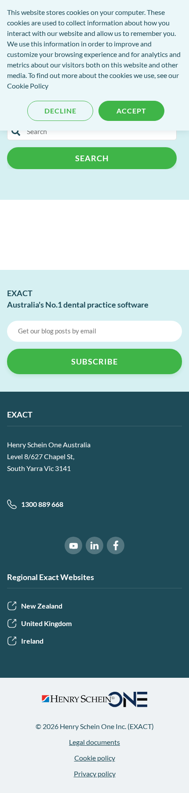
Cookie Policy (27, 85)
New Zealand (41, 606)
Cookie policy (94, 758)
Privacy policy (95, 773)
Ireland (32, 641)
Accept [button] (131, 110)
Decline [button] (60, 110)
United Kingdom (46, 623)
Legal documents (94, 742)
